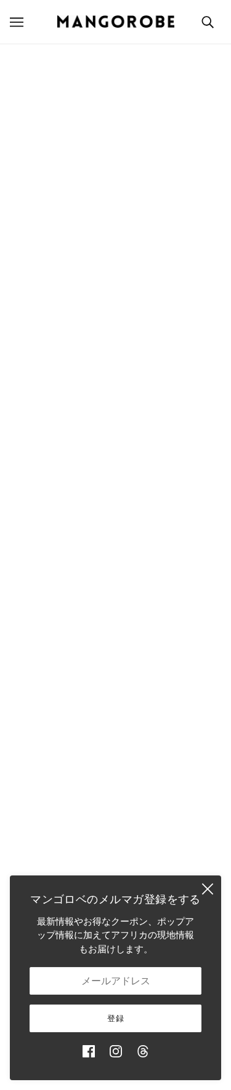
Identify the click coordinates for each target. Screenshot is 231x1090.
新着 (116, 520)
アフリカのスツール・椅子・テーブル (115, 595)
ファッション (116, 557)
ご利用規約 (115, 861)
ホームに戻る (140, 196)
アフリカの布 (116, 632)
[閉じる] (207, 889)
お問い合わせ (116, 745)
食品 (116, 670)
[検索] (207, 22)
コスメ (115, 688)
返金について (116, 823)
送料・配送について (115, 804)
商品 (165, 210)
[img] (88, 1051)
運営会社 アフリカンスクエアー (116, 362)
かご (116, 538)
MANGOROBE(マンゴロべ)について (115, 344)
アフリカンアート (116, 651)
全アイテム (115, 707)
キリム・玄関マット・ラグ (115, 613)
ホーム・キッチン (116, 576)
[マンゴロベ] (115, 21)
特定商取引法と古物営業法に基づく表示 (116, 842)
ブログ (115, 726)
